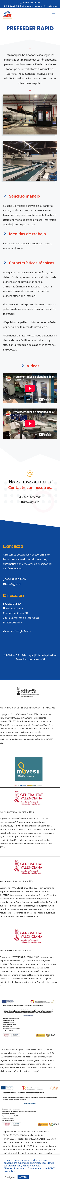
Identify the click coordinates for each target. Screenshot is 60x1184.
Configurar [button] (10, 1177)
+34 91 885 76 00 (31, 2)
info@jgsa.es (31, 501)
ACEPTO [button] (23, 1177)
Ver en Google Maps (18, 631)
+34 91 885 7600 (31, 497)
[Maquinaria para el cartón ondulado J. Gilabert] (7, 15)
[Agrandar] (52, 1002)
